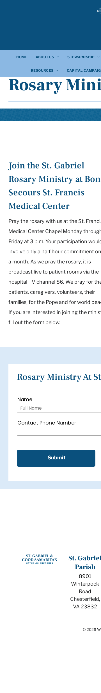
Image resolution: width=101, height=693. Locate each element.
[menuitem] (21, 57)
